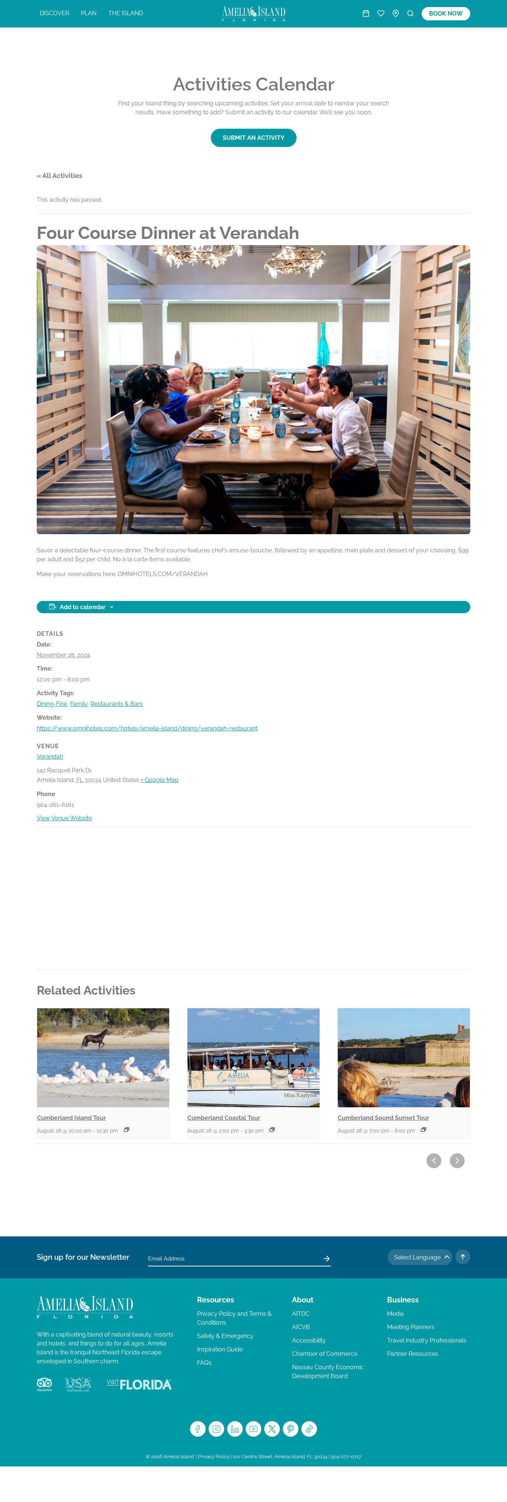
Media (395, 1313)
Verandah (50, 756)
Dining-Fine (52, 703)
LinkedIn (235, 1429)
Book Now (446, 13)
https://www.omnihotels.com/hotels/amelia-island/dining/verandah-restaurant (147, 728)
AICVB (301, 1327)
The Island (125, 13)
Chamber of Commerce (324, 1353)
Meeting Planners (410, 1327)
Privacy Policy (213, 1456)
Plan (89, 13)
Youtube (253, 1429)
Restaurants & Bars (117, 703)
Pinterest (290, 1429)
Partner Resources (412, 1353)
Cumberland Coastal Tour (223, 1117)
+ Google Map (160, 779)
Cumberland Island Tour (71, 1117)
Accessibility (309, 1340)
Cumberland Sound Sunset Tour (383, 1117)
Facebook (198, 1429)
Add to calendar (82, 607)
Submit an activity (254, 137)
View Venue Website (64, 818)
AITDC (301, 1313)
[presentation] (103, 1057)
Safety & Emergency (225, 1336)
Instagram (216, 1429)
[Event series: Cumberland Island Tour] (126, 1129)
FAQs (204, 1362)
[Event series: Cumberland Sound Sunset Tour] (423, 1129)
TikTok (309, 1429)
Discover (54, 13)
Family (79, 703)
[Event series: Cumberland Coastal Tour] (272, 1129)
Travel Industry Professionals (427, 1340)
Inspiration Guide (220, 1349)
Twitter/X (272, 1429)
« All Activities (59, 176)
